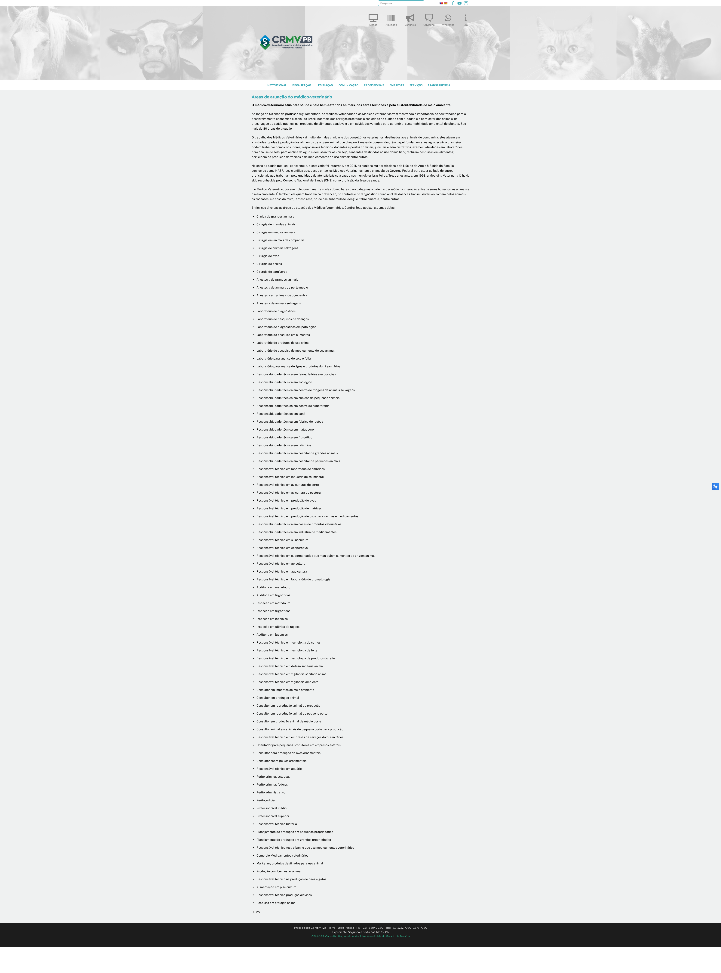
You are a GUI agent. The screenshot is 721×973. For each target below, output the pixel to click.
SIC (466, 24)
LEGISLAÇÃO (325, 85)
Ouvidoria (429, 24)
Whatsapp (448, 24)
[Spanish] (445, 3)
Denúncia (410, 24)
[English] (441, 3)
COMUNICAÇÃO (348, 85)
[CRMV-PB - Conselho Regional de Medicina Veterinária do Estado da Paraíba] (286, 75)
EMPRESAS (397, 85)
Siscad (373, 24)
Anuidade (391, 24)
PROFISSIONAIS (374, 85)
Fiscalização (301, 85)
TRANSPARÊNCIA (439, 85)
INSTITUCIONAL (277, 85)
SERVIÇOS (416, 85)
